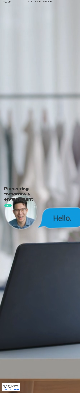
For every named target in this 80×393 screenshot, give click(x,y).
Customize (5, 389)
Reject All (11, 389)
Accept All (16, 389)
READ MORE (8, 205)
